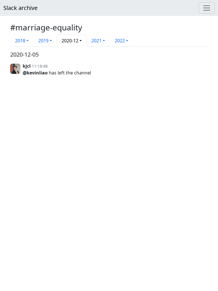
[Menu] (207, 8)
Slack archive (20, 8)
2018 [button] (20, 41)
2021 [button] (96, 41)
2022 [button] (120, 41)
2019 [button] (43, 41)
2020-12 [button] (70, 41)
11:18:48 (40, 66)
